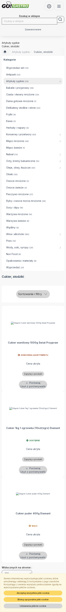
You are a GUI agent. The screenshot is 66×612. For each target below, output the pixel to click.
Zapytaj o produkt (33, 374)
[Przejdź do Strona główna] (5, 52)
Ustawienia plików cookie (33, 606)
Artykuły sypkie (21, 51)
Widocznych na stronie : (17, 567)
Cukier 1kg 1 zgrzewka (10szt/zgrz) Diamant (33, 427)
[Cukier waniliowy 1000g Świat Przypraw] (33, 323)
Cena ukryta (33, 363)
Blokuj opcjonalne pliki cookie (33, 599)
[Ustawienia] (49, 6)
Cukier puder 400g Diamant (33, 513)
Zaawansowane (33, 29)
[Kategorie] (59, 6)
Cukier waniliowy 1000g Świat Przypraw (33, 342)
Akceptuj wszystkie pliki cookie (33, 593)
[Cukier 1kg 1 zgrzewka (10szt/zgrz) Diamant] (33, 408)
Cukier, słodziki (43, 51)
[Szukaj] (60, 19)
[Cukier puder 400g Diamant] (33, 493)
